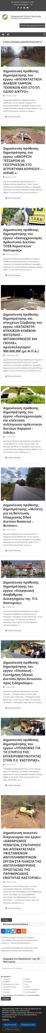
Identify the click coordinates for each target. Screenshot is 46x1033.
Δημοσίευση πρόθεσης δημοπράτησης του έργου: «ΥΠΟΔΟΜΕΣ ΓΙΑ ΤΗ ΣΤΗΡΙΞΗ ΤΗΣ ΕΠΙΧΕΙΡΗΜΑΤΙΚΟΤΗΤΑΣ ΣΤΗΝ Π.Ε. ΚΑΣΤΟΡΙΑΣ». (22, 750)
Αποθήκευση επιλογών (11, 1029)
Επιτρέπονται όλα (10, 1025)
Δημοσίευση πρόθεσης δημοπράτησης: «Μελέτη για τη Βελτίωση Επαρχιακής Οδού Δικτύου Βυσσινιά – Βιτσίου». (23, 515)
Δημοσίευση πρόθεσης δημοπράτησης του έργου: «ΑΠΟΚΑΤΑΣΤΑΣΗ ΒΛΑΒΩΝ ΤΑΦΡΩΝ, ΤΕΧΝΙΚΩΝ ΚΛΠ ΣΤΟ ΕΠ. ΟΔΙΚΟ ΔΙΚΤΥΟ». (22, 81)
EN (31, 5)
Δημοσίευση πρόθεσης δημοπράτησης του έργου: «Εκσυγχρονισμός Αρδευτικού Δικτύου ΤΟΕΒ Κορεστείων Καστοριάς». (22, 240)
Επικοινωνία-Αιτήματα (21, 5)
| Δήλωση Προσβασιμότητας (20, 943)
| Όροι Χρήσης (6, 940)
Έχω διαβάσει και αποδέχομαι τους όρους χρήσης (21, 995)
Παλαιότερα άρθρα (8, 920)
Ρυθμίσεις (5, 1020)
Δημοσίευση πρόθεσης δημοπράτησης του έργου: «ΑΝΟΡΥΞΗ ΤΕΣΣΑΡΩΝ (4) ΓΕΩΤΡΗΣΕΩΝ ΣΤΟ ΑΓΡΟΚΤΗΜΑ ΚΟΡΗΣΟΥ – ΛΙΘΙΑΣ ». (22, 160)
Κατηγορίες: (6, 976)
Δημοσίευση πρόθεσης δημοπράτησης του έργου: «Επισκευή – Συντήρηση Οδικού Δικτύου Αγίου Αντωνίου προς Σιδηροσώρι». (22, 672)
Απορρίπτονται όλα (27, 1025)
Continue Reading (14, 117)
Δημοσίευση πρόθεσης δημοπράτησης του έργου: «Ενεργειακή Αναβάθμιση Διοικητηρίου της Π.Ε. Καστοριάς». (21, 592)
